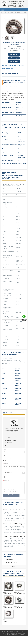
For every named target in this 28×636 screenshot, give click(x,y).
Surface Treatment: (7, 160)
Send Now (11, 495)
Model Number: (6, 107)
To (4, 455)
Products (7, 12)
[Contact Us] (24, 318)
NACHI (4, 398)
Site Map (16, 631)
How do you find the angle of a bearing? (16, 524)
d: (2, 149)
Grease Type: (6, 133)
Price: (4, 116)
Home (2, 12)
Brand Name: (6, 102)
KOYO (4, 393)
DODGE (4, 403)
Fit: (3, 152)
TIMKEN (4, 388)
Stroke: (4, 136)
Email (5, 449)
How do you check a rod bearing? (16, 510)
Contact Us (10, 631)
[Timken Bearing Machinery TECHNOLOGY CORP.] (4, 3)
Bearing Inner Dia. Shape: (9, 144)
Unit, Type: (5, 140)
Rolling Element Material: (9, 163)
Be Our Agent (14, 61)
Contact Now (14, 54)
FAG (3, 384)
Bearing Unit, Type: (7, 155)
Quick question (8, 470)
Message (6, 480)
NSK (3, 369)
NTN (3, 379)
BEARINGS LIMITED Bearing (16, 12)
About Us (3, 631)
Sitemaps (21, 631)
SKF (3, 374)
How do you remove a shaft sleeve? (16, 536)
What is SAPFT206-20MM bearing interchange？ (14, 49)
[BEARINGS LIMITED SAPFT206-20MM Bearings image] (14, 27)
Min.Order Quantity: (8, 112)
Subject (5, 464)
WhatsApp (14, 58)
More (13, 567)
